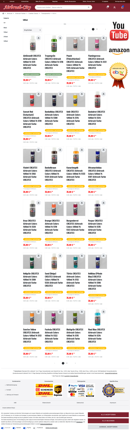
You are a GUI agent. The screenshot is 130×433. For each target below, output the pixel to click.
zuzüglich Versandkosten (71, 376)
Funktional (40, 427)
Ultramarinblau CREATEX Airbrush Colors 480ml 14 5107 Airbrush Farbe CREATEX (97, 173)
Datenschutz (80, 402)
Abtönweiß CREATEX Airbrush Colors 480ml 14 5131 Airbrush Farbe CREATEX (32, 61)
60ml (5, 28)
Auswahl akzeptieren (108, 427)
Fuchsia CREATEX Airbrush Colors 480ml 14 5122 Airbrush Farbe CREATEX (52, 335)
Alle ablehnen (108, 421)
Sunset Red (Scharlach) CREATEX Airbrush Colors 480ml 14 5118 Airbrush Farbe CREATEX (32, 119)
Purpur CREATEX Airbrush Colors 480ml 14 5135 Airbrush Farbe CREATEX (95, 226)
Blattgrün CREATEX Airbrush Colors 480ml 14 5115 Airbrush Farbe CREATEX (75, 335)
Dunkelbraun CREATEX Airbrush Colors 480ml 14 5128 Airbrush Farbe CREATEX (54, 173)
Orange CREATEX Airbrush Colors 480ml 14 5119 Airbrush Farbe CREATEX (52, 226)
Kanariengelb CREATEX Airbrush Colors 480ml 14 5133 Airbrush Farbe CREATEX (76, 173)
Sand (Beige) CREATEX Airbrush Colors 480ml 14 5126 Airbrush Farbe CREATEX (54, 279)
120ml (6, 32)
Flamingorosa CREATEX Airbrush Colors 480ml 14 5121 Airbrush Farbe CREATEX (97, 61)
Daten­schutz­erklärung (46, 424)
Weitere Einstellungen (51, 427)
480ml (6, 41)
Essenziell (7, 427)
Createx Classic (33, 13)
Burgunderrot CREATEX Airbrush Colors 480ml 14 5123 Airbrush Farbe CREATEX (75, 226)
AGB (15, 402)
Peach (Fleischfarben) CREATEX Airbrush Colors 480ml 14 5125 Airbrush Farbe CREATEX (75, 63)
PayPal (29, 427)
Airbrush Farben (20, 13)
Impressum (113, 402)
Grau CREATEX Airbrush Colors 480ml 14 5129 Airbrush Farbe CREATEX (30, 226)
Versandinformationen (111, 373)
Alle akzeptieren (108, 415)
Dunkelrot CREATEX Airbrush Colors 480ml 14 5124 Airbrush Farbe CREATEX (96, 117)
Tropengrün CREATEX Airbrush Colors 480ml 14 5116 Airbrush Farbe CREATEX (54, 61)
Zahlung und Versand (12, 394)
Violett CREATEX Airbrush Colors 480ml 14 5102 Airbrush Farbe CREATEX (30, 173)
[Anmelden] (115, 7)
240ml (6, 36)
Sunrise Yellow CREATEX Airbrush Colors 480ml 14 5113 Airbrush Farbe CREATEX (32, 335)
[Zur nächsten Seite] (103, 29)
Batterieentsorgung (11, 385)
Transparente (45, 13)
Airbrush (9, 13)
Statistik (18, 427)
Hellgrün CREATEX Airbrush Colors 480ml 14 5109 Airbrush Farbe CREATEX (31, 279)
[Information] (3, 1)
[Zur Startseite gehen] (3, 14)
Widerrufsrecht (46, 402)
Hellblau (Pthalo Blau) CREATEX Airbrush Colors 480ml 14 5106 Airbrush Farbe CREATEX (95, 281)
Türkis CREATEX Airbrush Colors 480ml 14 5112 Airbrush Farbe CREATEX (74, 279)
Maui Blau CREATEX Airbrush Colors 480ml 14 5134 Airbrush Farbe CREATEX (96, 335)
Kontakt (8, 390)
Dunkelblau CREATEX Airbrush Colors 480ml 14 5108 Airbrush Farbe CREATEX (54, 117)
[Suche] (88, 7)
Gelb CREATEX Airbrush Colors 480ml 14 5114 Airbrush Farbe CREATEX (73, 117)
